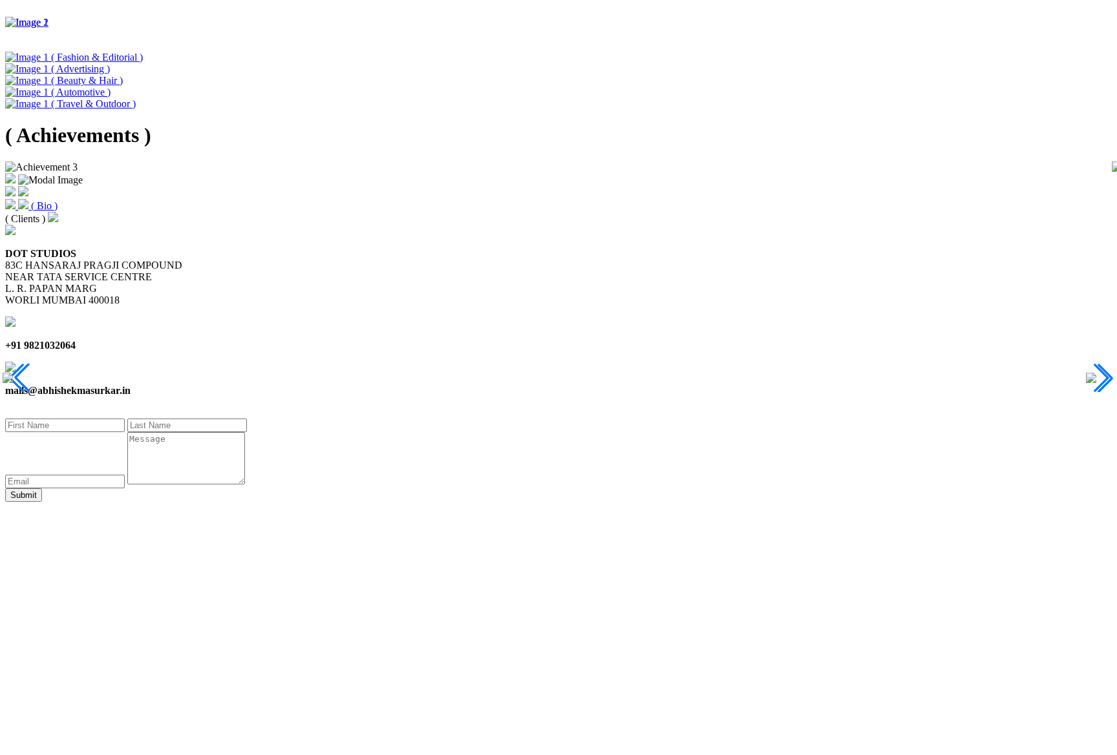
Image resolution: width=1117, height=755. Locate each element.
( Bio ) (44, 205)
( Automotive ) (81, 92)
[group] (558, 22)
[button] (17, 378)
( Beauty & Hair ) (87, 80)
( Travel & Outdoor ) (93, 103)
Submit (23, 495)
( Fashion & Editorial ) (97, 57)
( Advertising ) (80, 68)
